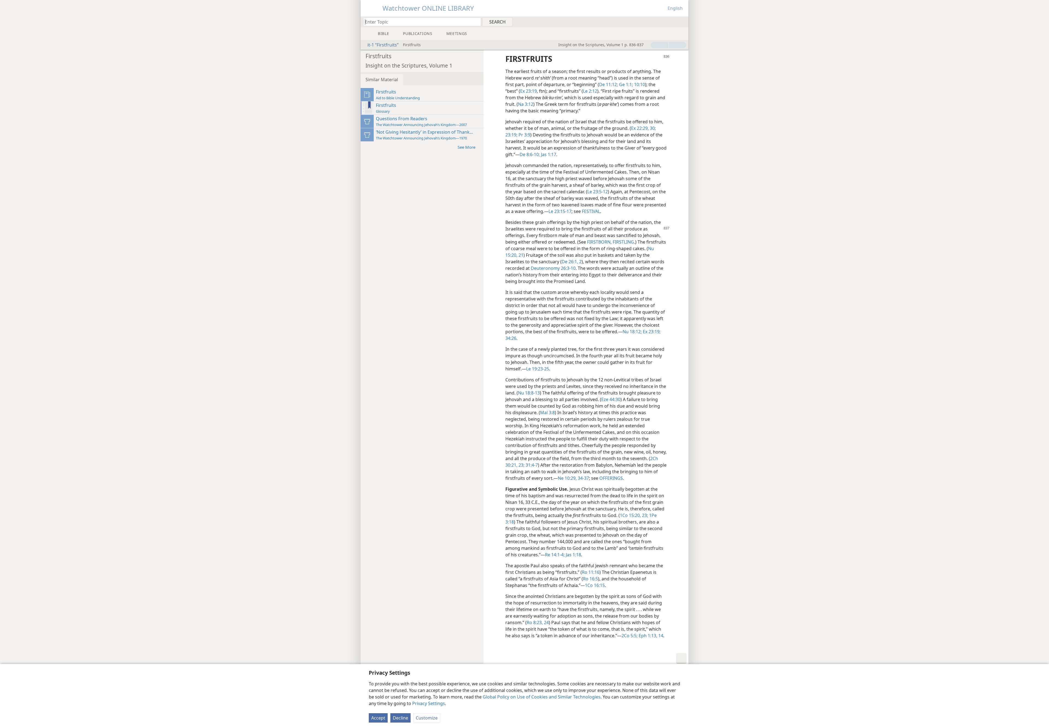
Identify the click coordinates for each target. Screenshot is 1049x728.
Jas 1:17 (548, 154)
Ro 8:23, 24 (538, 622)
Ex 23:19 (528, 91)
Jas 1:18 (573, 555)
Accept (378, 718)
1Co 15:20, (630, 515)
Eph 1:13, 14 (650, 636)
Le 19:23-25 (537, 369)
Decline (400, 718)
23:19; (511, 135)
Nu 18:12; (632, 332)
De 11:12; (608, 84)
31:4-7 (531, 465)
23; (520, 465)
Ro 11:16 (590, 572)
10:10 (639, 84)
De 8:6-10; (530, 154)
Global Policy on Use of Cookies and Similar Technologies (541, 697)
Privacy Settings (428, 703)
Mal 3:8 (547, 413)
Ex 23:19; (651, 332)
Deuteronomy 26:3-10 (553, 268)
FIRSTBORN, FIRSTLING (610, 242)
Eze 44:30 (610, 399)
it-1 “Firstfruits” (383, 45)
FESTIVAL (591, 211)
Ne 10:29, (567, 478)
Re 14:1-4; (555, 555)
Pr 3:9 (523, 135)
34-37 (583, 478)
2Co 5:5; (629, 636)
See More (466, 147)
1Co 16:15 (595, 585)
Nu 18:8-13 (529, 393)
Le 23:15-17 (560, 211)
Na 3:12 (525, 104)
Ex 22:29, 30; (643, 128)
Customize (427, 718)
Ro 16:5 (590, 579)
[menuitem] (682, 21)
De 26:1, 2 (572, 262)
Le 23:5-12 (597, 192)
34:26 (510, 338)
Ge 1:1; (625, 84)
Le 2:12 (590, 91)
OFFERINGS (611, 478)
